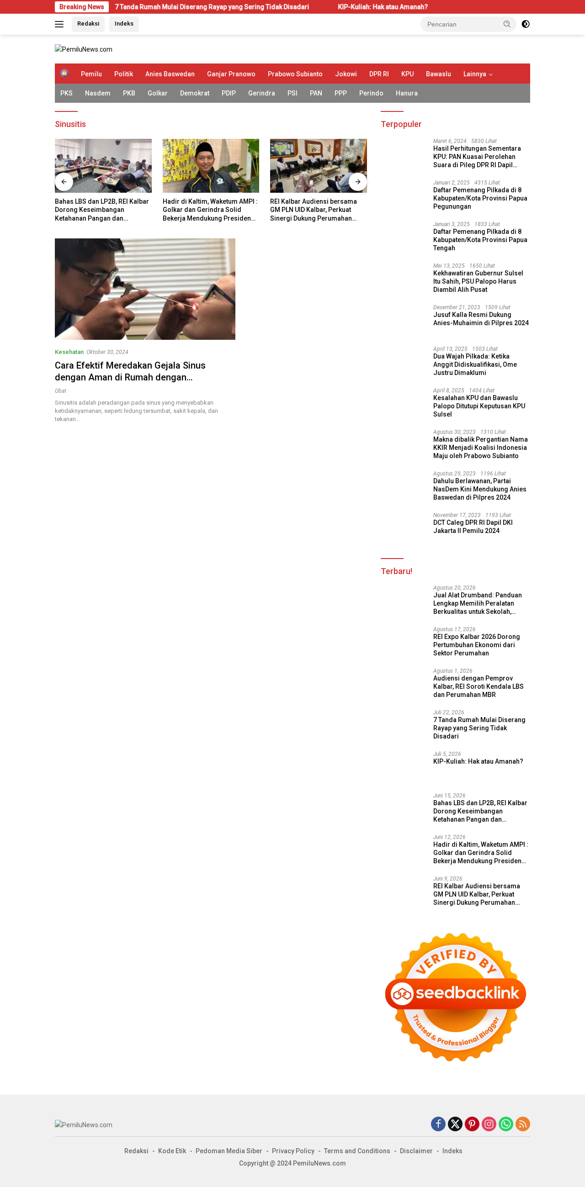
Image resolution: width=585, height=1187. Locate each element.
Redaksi (88, 23)
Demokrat (194, 93)
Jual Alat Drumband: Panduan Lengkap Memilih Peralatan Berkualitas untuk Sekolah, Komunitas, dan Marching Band (480, 603)
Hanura (407, 93)
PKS (66, 93)
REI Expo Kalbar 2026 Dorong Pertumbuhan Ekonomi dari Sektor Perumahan (476, 645)
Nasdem (98, 93)
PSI (292, 93)
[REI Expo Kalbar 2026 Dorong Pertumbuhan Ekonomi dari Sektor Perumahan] (403, 643)
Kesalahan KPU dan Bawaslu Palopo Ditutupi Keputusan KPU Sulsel (479, 406)
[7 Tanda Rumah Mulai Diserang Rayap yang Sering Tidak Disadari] (403, 726)
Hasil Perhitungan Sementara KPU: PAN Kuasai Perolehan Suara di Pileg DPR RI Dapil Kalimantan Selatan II (477, 157)
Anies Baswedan (170, 74)
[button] (507, 23)
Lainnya (474, 74)
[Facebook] (438, 1125)
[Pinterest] (472, 1125)
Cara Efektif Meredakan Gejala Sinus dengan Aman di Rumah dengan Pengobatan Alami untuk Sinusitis (130, 377)
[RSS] (523, 1125)
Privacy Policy (293, 1151)
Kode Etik (172, 1151)
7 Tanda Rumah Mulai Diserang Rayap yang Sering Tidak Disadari (171, 7)
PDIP (229, 93)
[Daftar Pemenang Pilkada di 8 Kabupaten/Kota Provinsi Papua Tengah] (403, 238)
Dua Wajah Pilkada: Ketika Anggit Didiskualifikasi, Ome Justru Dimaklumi (475, 364)
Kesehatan (69, 351)
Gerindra (261, 93)
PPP (341, 93)
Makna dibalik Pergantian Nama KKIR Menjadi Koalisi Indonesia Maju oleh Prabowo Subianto (480, 447)
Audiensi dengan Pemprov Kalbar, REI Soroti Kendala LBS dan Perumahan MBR (478, 686)
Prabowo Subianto (295, 74)
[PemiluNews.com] (83, 49)
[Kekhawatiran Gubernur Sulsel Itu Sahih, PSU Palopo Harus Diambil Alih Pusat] (403, 280)
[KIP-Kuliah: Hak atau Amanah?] (403, 768)
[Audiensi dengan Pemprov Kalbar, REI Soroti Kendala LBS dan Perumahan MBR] (403, 685)
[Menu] (61, 24)
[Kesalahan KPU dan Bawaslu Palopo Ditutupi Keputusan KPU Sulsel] (403, 404)
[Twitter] (455, 1125)
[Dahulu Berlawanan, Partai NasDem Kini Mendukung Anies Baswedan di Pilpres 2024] (403, 487)
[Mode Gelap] (525, 24)
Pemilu (91, 74)
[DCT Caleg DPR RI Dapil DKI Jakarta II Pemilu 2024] (403, 529)
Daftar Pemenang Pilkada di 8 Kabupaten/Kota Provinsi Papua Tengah (480, 240)
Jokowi (346, 74)
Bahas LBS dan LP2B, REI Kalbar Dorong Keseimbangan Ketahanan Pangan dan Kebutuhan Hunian (102, 210)
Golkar (158, 93)
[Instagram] (489, 1125)
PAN (316, 93)
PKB (129, 93)
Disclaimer (416, 1151)
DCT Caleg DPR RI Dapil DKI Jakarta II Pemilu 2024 (473, 526)
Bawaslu (438, 74)
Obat (60, 391)
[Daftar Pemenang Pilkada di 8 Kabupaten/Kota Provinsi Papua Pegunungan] (403, 196)
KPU (407, 74)
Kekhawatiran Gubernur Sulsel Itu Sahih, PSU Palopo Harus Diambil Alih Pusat (478, 281)
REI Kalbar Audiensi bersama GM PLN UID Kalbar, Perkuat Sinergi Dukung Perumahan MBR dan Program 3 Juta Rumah (313, 210)
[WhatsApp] (506, 1125)
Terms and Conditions (357, 1151)
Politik (123, 74)
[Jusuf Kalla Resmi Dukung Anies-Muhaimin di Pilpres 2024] (403, 321)
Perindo (371, 93)
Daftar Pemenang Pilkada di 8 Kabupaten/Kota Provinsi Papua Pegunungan (480, 198)
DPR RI (379, 74)
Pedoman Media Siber (229, 1151)
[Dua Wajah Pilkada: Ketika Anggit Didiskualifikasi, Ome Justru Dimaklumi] (403, 363)
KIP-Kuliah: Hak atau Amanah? (342, 7)
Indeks (124, 23)
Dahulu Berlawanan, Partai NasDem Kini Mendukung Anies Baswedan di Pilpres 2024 (479, 489)
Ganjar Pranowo (231, 74)
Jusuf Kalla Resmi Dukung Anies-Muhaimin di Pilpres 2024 (481, 319)
